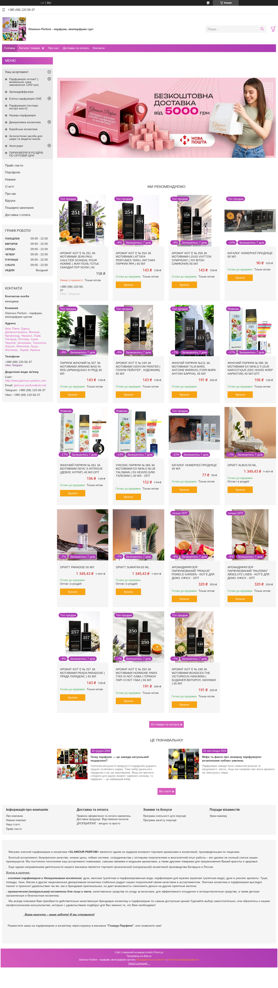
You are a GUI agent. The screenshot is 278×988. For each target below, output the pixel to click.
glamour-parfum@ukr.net (30, 385)
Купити (128, 284)
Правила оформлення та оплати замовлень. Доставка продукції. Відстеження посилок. (104, 817)
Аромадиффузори (21, 91)
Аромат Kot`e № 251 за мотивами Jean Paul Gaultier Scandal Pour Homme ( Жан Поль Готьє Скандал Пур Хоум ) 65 (79, 260)
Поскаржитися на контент (151, 959)
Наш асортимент (16, 72)
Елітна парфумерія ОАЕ (25, 98)
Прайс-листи (14, 165)
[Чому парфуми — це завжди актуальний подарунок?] (72, 764)
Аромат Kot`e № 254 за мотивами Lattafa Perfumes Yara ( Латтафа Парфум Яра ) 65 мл (135, 258)
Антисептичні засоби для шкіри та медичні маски (25, 137)
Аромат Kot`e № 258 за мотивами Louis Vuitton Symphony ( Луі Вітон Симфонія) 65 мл (191, 258)
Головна (9, 48)
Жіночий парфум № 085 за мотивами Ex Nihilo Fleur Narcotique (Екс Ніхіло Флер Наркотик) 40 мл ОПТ (250, 368)
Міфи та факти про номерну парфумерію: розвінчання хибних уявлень (232, 758)
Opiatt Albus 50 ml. (242, 465)
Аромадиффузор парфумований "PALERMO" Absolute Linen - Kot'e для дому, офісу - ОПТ (248, 573)
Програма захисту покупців (159, 820)
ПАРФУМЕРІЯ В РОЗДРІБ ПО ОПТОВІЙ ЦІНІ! (26, 154)
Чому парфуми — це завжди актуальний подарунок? (120, 758)
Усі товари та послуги (165, 724)
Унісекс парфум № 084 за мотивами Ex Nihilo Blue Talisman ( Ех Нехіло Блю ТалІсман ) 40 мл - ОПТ (135, 471)
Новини (10, 179)
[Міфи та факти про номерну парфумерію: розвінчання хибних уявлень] (184, 764)
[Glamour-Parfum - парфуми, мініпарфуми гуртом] (14, 28)
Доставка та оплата (76, 48)
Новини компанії (16, 820)
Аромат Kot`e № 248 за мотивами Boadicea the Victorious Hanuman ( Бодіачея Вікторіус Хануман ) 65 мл (194, 676)
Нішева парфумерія (22, 115)
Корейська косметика (23, 129)
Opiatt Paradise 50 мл (77, 567)
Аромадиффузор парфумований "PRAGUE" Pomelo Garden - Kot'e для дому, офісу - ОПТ (193, 573)
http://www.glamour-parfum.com (25, 380)
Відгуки (10, 200)
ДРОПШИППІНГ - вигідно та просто (98, 823)
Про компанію (14, 815)
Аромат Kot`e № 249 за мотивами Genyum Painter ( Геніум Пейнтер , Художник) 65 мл (138, 368)
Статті (9, 186)
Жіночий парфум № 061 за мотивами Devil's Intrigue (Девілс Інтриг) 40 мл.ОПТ (81, 469)
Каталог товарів (29, 48)
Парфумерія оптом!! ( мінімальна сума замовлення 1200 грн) (24, 81)
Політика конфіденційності (183, 959)
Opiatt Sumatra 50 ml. (133, 567)
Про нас (53, 48)
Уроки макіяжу (218, 815)
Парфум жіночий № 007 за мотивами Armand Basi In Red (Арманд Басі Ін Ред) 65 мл (81, 368)
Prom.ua (158, 952)
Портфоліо (12, 172)
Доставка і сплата (17, 215)
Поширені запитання (19, 207)
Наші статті (13, 824)
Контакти (99, 48)
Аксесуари (16, 145)
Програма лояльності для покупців (164, 815)
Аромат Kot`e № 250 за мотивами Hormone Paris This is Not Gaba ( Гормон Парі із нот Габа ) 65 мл (136, 675)
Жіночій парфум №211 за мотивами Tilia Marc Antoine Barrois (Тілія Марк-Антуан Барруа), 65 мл (194, 368)
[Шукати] (262, 29)
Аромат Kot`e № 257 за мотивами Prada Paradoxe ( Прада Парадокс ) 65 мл (82, 673)
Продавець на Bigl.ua (139, 956)
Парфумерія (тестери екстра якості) (23, 107)
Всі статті (165, 791)
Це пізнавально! (166, 740)
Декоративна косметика (25, 122)
